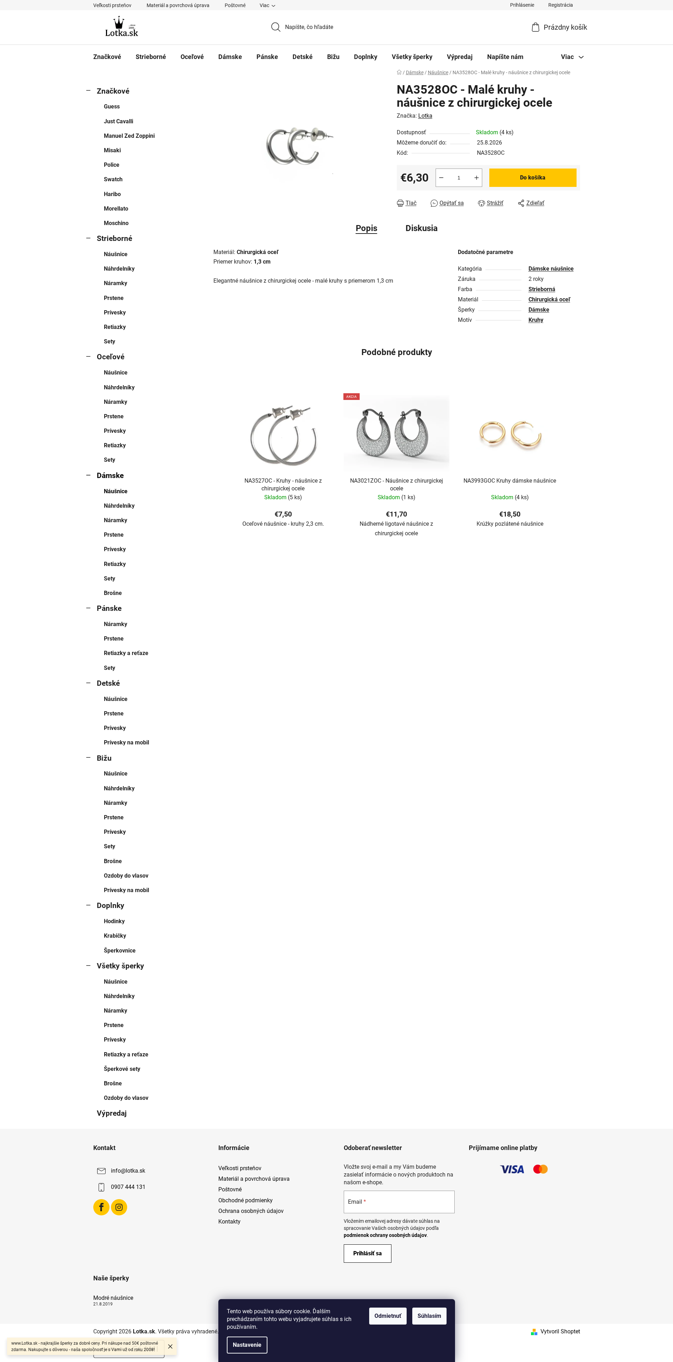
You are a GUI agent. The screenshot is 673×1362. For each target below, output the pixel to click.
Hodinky (114, 921)
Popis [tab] (366, 228)
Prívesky (115, 312)
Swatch (113, 179)
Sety (109, 341)
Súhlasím (429, 1316)
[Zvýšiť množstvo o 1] (476, 178)
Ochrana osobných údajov (251, 1211)
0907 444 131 (128, 1187)
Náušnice (116, 254)
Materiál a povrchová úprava (178, 5)
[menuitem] (107, 57)
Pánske (109, 608)
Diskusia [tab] (422, 228)
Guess (112, 106)
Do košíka (532, 177)
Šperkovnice (120, 950)
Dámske (110, 475)
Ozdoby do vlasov (126, 875)
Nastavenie (247, 1345)
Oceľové (110, 357)
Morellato (116, 208)
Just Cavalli (118, 121)
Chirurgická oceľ (549, 299)
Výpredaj (111, 1113)
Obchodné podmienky (245, 1200)
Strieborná (542, 289)
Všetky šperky (120, 966)
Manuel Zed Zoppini (129, 135)
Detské (108, 683)
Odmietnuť (387, 1316)
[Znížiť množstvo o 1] (441, 178)
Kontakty (229, 1221)
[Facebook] (101, 1207)
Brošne (113, 593)
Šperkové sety (122, 1069)
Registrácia (560, 5)
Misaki (112, 150)
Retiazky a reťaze (126, 653)
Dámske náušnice (551, 268)
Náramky (115, 283)
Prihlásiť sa (367, 1253)
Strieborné (114, 238)
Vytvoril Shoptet (560, 1331)
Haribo (112, 194)
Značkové (113, 91)
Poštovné (235, 5)
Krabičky (115, 935)
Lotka (425, 115)
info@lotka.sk (128, 1170)
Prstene (114, 298)
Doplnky (110, 905)
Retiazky (115, 327)
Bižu (104, 758)
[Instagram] (119, 1207)
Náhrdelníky (119, 268)
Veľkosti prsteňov (112, 5)
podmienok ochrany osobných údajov (385, 1235)
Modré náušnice (113, 1298)
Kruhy (536, 320)
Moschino (116, 223)
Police (111, 164)
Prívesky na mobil (126, 742)
